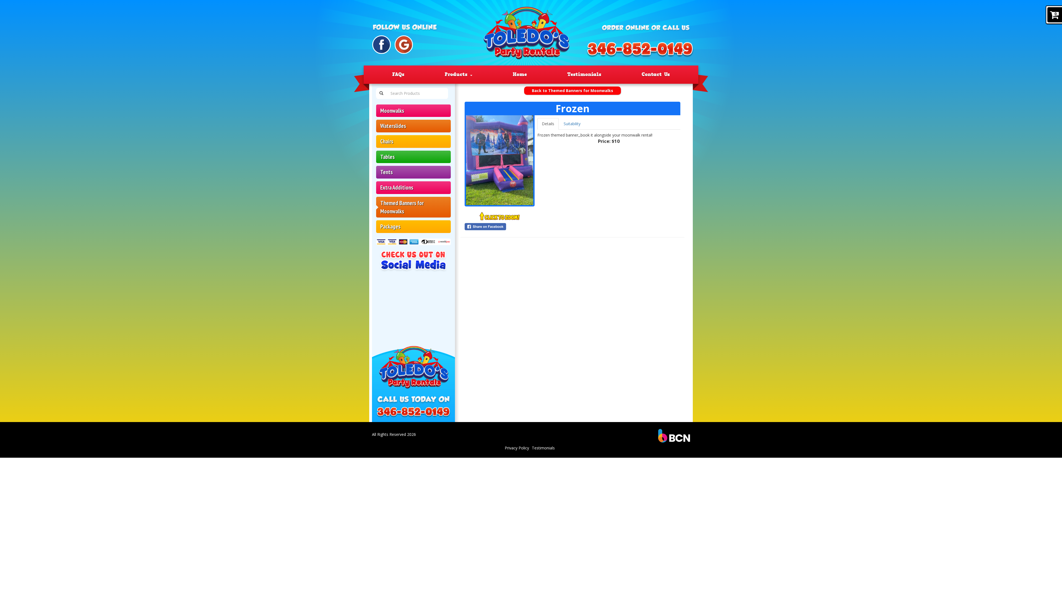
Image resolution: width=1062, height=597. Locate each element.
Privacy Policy (517, 448)
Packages (390, 226)
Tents (386, 172)
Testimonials (584, 74)
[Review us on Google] (404, 44)
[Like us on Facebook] (381, 44)
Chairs (386, 141)
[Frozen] (499, 160)
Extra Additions (396, 187)
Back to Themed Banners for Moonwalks (572, 90)
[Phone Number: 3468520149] (640, 50)
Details (548, 123)
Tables (387, 157)
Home (520, 74)
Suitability (572, 123)
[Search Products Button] (381, 93)
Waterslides (393, 126)
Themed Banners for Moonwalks (402, 207)
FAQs (398, 74)
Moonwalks (392, 110)
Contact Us (656, 74)
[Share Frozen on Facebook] (500, 226)
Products (457, 74)
